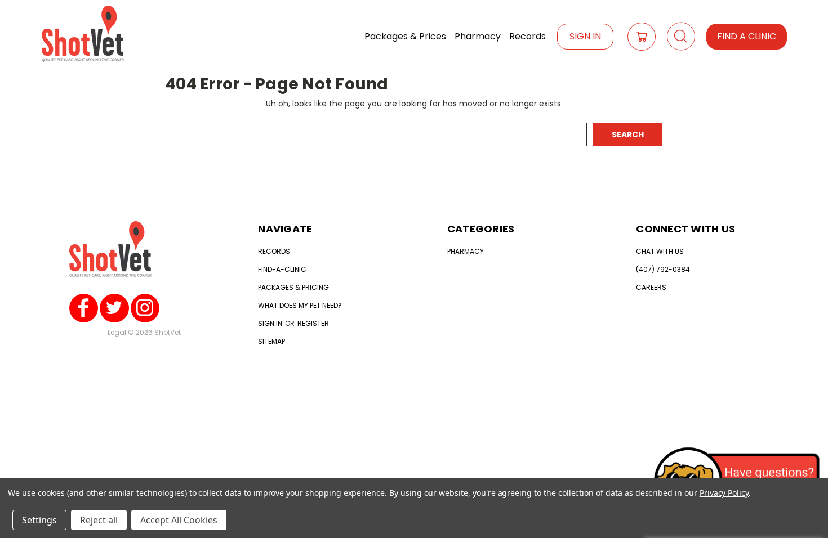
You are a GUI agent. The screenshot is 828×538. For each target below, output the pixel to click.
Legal (117, 332)
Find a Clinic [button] (746, 36)
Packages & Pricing (293, 287)
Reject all (99, 520)
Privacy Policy (724, 492)
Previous (798, 498)
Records (527, 36)
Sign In (585, 36)
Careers (651, 287)
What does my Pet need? (300, 305)
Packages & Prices (405, 36)
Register (313, 323)
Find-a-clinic (282, 269)
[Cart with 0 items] (641, 36)
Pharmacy (478, 36)
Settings (39, 520)
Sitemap (271, 341)
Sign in (271, 323)
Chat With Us (660, 251)
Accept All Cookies (178, 520)
